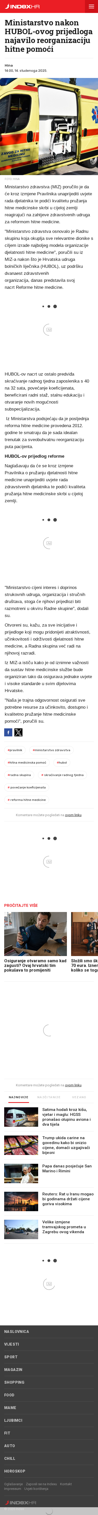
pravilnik (15, 750)
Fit (7, 1433)
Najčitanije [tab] (49, 1097)
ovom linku (73, 815)
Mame (10, 1408)
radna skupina (19, 775)
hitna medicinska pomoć (27, 762)
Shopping (14, 1382)
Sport (11, 1357)
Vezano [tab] (79, 1097)
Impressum (12, 1489)
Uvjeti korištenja (36, 1489)
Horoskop (14, 1471)
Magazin (13, 1370)
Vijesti (11, 1344)
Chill (9, 1458)
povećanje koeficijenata (27, 787)
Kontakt (66, 1484)
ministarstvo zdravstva (51, 750)
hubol (62, 762)
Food (9, 1395)
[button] (91, 6)
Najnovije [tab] (19, 1097)
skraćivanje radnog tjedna (62, 775)
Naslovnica (16, 1332)
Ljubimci (13, 1420)
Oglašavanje (13, 1484)
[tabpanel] (49, 1175)
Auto (9, 1446)
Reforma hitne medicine (27, 800)
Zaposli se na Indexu (41, 1484)
